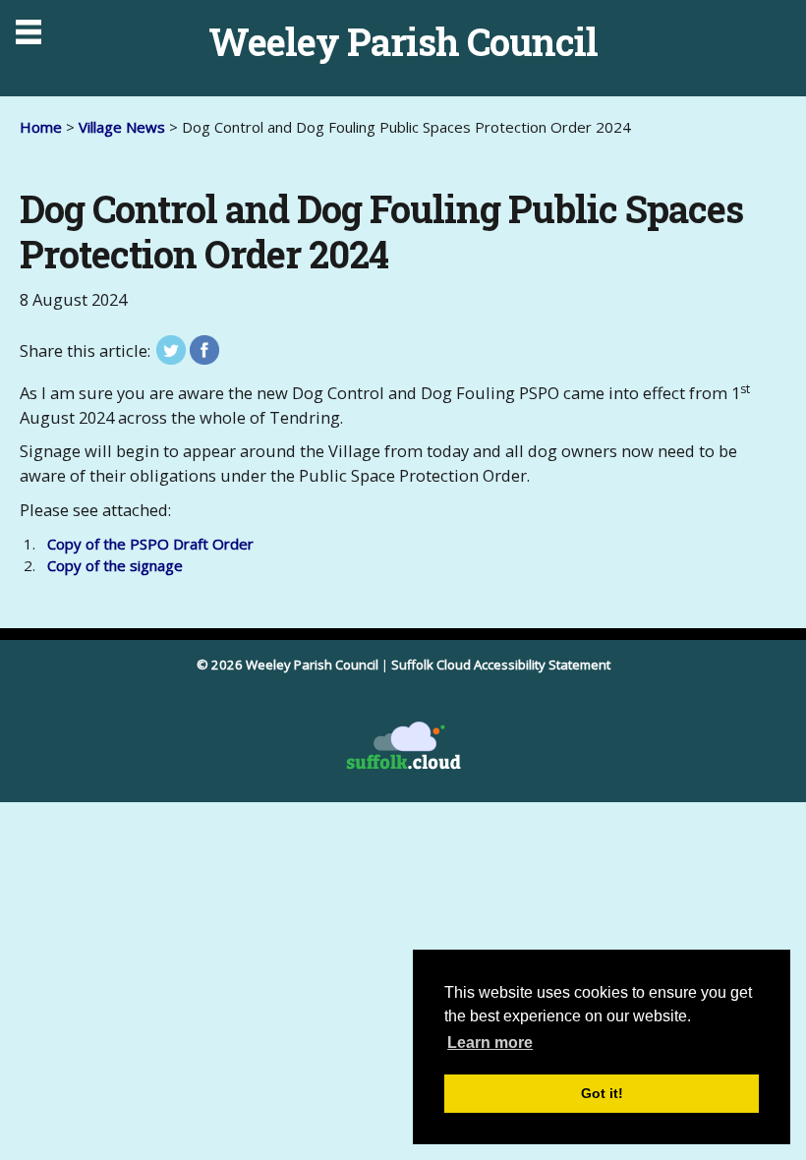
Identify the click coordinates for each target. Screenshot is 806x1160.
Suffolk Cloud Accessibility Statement (500, 664)
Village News (124, 127)
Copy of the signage (115, 565)
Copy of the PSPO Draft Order (150, 543)
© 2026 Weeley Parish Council (287, 664)
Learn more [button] (490, 1042)
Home (41, 127)
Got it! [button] (602, 1093)
